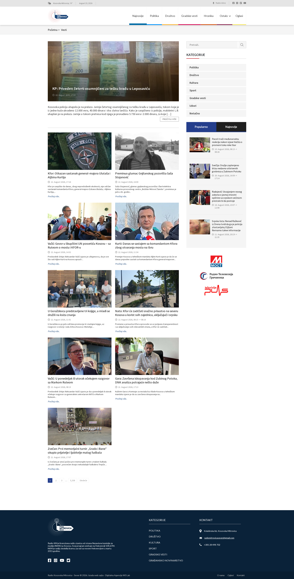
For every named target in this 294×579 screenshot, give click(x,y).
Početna (54, 30)
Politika (154, 15)
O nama (220, 575)
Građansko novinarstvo (166, 560)
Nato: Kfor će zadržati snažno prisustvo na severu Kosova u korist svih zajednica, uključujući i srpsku (146, 313)
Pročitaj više (169, 119)
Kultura (194, 82)
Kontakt (241, 575)
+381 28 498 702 (212, 544)
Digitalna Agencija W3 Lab (117, 575)
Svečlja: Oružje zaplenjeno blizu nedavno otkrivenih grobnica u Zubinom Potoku (226, 168)
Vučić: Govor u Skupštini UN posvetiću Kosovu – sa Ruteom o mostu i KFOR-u (79, 245)
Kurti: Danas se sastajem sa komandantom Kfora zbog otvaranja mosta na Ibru (146, 245)
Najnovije (138, 15)
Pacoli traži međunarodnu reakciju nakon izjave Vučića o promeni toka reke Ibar (227, 142)
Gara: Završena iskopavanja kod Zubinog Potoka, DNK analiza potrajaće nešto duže (146, 380)
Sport (193, 90)
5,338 (72, 480)
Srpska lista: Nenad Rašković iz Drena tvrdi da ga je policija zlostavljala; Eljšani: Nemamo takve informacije (227, 226)
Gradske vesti (189, 15)
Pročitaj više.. (54, 196)
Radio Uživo (221, 3)
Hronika (208, 15)
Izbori (193, 105)
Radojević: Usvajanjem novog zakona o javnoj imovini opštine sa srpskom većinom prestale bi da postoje (227, 196)
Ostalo (224, 15)
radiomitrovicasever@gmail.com (219, 538)
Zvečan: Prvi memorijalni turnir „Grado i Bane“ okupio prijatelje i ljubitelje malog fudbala (77, 450)
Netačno (195, 113)
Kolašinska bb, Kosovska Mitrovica (220, 531)
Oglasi (239, 15)
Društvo (170, 15)
